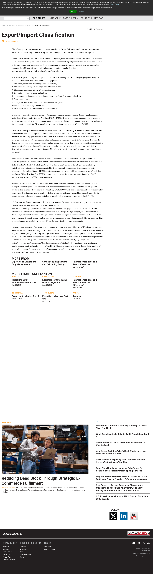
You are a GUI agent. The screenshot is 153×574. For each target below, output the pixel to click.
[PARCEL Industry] (13, 534)
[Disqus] (57, 335)
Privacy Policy (114, 4)
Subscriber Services (31, 543)
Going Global (48, 277)
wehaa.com (146, 556)
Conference (48, 547)
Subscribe (23, 547)
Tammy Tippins (42, 488)
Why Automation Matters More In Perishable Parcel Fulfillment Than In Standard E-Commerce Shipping (121, 478)
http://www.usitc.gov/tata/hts (35, 236)
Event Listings (7, 552)
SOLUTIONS (86, 18)
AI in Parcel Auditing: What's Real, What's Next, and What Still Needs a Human (121, 452)
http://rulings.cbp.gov (71, 211)
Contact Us (6, 554)
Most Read (97, 422)
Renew (22, 552)
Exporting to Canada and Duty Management (24, 263)
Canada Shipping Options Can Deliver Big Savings (54, 263)
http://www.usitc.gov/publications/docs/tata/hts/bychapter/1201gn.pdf (42, 208)
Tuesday (77, 296)
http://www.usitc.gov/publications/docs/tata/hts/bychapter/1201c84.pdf (42, 242)
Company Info (10, 543)
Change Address (25, 554)
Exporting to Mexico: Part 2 (25, 296)
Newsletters (24, 549)
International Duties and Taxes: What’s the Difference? (85, 264)
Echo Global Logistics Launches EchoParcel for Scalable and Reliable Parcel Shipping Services (119, 469)
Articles (15, 277)
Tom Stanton (12, 41)
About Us (6, 549)
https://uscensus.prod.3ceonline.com (29, 186)
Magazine (55, 18)
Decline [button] (81, 11)
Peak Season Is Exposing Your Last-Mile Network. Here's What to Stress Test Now (120, 460)
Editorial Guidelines (9, 560)
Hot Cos (98, 18)
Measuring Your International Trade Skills (24, 281)
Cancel (22, 557)
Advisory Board (49, 549)
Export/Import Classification (38, 35)
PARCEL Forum (70, 18)
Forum (47, 543)
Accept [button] (73, 11)
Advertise (6, 547)
